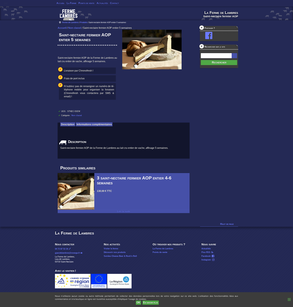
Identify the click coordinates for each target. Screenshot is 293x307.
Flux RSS (205, 252)
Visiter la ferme (111, 248)
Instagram (206, 260)
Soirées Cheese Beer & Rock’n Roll (120, 256)
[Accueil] (68, 15)
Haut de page (227, 224)
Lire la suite (123, 211)
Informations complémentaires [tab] (94, 124)
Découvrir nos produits (115, 252)
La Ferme (71, 3)
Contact (114, 3)
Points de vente (86, 3)
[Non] (289, 299)
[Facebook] (207, 36)
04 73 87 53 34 (61, 249)
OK (138, 302)
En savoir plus (150, 302)
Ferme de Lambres (70, 22)
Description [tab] (67, 124)
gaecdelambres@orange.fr (67, 253)
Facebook (206, 256)
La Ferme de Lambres (163, 248)
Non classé (74, 28)
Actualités (102, 3)
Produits (83, 22)
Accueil (60, 3)
